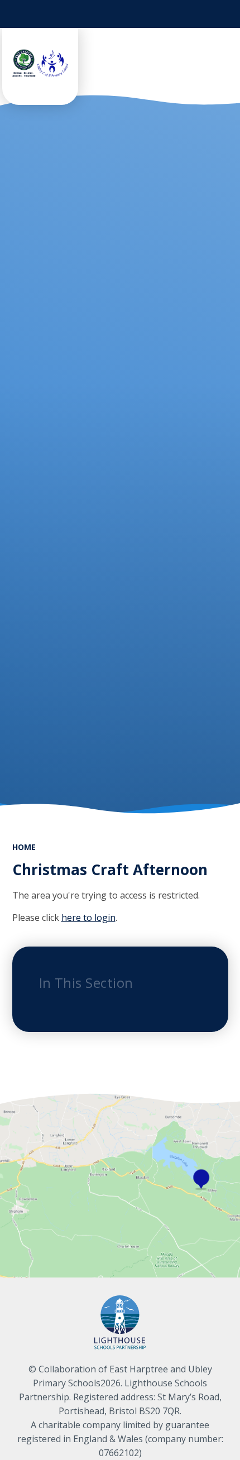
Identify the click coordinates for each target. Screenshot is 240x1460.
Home (24, 847)
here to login (88, 917)
